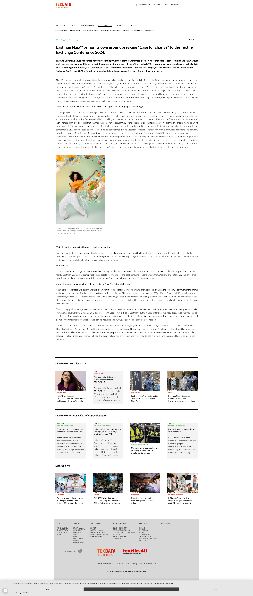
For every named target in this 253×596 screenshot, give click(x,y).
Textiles (72, 25)
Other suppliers (96, 536)
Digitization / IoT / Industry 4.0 (110, 30)
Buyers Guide (134, 25)
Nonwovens (77, 531)
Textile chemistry (137, 30)
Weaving (93, 529)
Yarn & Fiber (60, 25)
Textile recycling (75, 30)
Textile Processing (61, 30)
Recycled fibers (62, 531)
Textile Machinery (86, 25)
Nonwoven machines (97, 533)
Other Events (144, 540)
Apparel (75, 535)
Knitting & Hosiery (96, 531)
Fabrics (75, 527)
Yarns (59, 535)
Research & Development (90, 30)
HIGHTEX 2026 (143, 531)
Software (126, 30)
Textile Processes (105, 25)
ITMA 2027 (142, 527)
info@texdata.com (150, 564)
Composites (77, 533)
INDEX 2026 (142, 533)
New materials (62, 533)
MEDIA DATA (175, 5)
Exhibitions (120, 25)
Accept (131, 589)
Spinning (93, 527)
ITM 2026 (142, 529)
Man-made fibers (63, 529)
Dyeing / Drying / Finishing (99, 535)
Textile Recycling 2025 (144, 5)
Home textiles (78, 538)
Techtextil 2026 (144, 535)
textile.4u (157, 5)
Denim (75, 536)
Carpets (76, 540)
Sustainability (149, 30)
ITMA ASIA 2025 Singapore (148, 538)
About (165, 5)
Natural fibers (62, 527)
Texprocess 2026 (145, 536)
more (215, 589)
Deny (48, 589)
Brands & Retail (78, 542)
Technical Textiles (79, 529)
